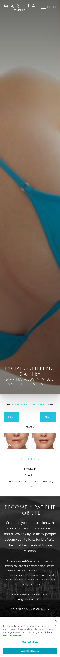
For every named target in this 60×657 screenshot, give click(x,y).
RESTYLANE (30, 469)
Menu (51, 7)
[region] (30, 637)
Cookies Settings (30, 641)
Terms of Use (15, 635)
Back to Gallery (18, 404)
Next (48, 416)
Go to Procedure (41, 404)
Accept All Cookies (30, 651)
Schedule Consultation (27, 609)
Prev (11, 416)
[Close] (56, 621)
